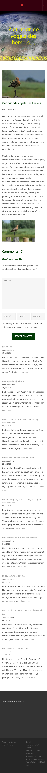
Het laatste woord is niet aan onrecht (19, 538)
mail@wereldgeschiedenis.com (13, 701)
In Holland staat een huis (13, 576)
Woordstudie (30, 762)
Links (27, 765)
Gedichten (40, 762)
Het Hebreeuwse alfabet (35, 759)
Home (28, 742)
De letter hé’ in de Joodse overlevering (20, 419)
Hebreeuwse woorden (33, 756)
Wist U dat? (30, 754)
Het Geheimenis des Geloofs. (15, 648)
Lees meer (23, 372)
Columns (37, 751)
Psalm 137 (7, 347)
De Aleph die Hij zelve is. (13, 381)
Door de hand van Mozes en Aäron (18, 458)
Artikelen (29, 751)
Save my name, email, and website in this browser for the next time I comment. (23, 325)
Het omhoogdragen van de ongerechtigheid (22, 499)
